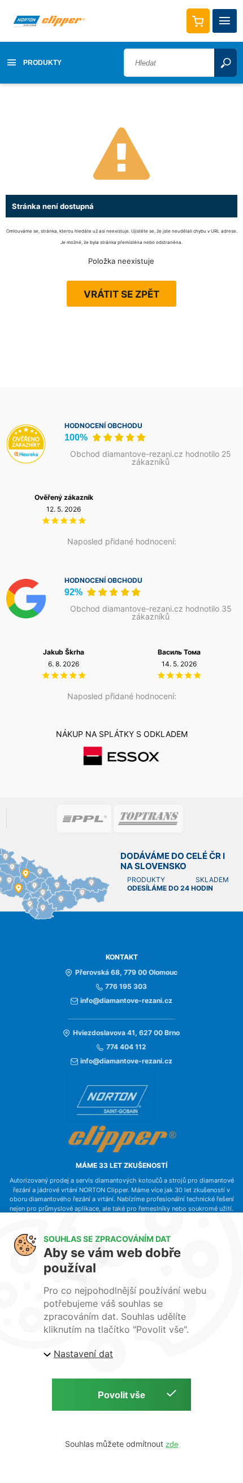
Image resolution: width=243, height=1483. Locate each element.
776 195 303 (126, 987)
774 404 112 (126, 1047)
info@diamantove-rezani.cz (126, 1001)
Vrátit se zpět (121, 294)
